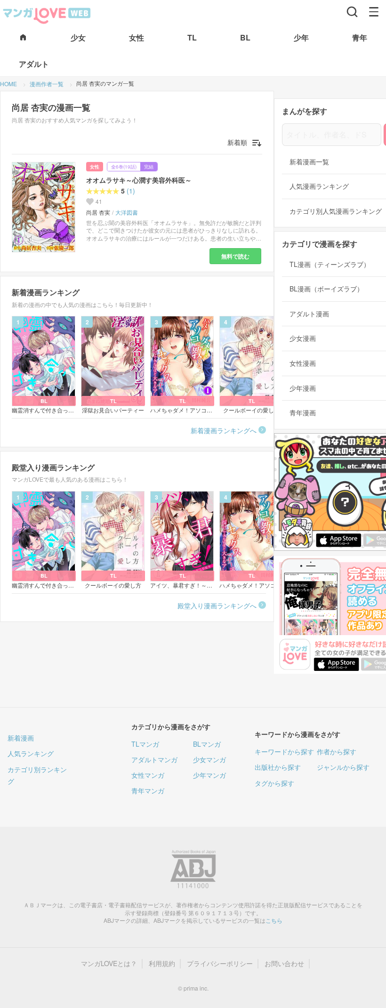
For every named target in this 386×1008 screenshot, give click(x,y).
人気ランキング (31, 753)
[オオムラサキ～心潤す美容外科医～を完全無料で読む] (45, 207)
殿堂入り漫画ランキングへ (217, 605)
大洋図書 (126, 212)
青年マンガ (147, 790)
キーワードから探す (284, 751)
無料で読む (235, 256)
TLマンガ (145, 744)
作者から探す (336, 751)
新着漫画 (21, 737)
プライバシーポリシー (220, 963)
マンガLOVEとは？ (109, 963)
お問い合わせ (284, 963)
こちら (273, 920)
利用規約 (162, 963)
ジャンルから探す (343, 767)
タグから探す (274, 783)
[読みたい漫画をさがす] (352, 11)
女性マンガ (147, 775)
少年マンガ (209, 775)
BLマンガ (207, 744)
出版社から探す (278, 767)
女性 (94, 166)
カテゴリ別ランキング (37, 775)
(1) (131, 190)
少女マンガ (209, 759)
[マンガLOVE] (47, 14)
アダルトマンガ (154, 759)
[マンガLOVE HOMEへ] (23, 38)
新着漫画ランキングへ (224, 430)
